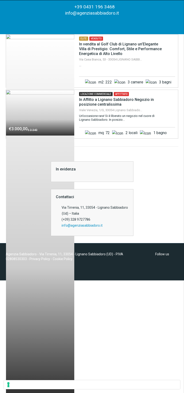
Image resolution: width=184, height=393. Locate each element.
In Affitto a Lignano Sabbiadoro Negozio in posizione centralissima (116, 102)
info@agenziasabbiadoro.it (92, 13)
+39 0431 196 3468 (94, 7)
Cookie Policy (63, 259)
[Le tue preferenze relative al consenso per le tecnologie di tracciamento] (92, 384)
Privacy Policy (39, 259)
